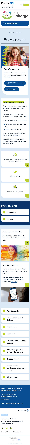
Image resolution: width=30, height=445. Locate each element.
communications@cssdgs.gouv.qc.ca (11, 403)
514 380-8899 (5, 399)
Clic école (14, 281)
